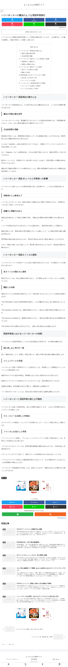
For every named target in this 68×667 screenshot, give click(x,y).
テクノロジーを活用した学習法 (31, 86)
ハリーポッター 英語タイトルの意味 (31, 67)
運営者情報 (34, 659)
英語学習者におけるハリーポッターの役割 (32, 75)
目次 (31, 47)
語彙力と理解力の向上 (28, 64)
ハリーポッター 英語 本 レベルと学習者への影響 (34, 59)
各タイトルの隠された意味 (30, 69)
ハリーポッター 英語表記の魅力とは (31, 50)
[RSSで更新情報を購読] (50, 514)
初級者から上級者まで (28, 61)
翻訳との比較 (26, 72)
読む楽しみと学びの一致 (29, 77)
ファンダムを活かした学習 (30, 88)
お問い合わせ (55, 659)
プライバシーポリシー (12, 659)
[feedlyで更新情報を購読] (17, 514)
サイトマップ (34, 661)
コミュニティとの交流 (28, 80)
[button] (55, 24)
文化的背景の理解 (27, 56)
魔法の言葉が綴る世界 (28, 53)
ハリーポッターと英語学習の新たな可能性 (32, 83)
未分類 (4, 478)
